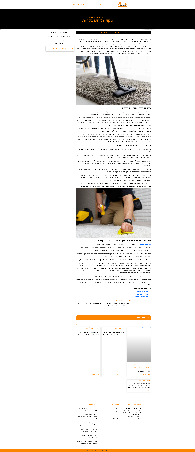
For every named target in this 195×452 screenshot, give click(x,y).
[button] (78, 318)
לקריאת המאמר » (145, 374)
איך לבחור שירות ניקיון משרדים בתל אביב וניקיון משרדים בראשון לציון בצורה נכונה (87, 417)
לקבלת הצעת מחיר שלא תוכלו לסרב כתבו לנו (113, 32)
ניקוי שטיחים (84, 4)
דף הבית (104, 17)
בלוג (70, 4)
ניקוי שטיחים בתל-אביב (92, 328)
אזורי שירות (76, 4)
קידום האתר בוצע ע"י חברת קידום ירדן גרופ (97, 450)
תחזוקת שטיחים (93, 4)
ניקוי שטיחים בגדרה (144, 381)
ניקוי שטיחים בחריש (118, 328)
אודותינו (101, 4)
